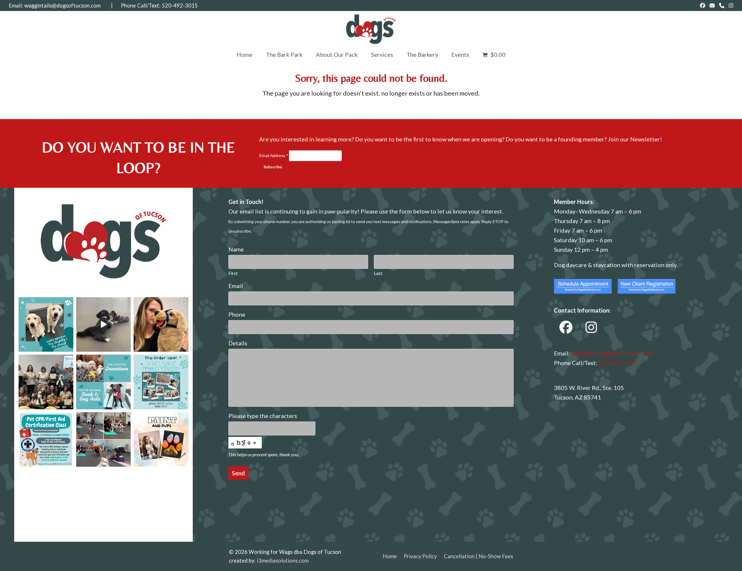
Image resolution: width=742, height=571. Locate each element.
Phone (236, 314)
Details (237, 343)
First (233, 273)
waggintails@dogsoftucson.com (62, 5)
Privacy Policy (420, 556)
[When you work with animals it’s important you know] (161, 324)
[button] (494, 54)
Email (237, 285)
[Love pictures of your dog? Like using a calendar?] (161, 382)
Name (236, 249)
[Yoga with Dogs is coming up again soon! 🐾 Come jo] (103, 439)
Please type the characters (264, 415)
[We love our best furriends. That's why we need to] (46, 439)
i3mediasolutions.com (283, 560)
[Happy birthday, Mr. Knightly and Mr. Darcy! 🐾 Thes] (46, 324)
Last (378, 273)
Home (390, 556)
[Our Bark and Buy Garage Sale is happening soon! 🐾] (103, 382)
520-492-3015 (180, 5)
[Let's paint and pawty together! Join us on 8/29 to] (161, 439)
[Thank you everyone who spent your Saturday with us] (46, 382)
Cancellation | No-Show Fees (478, 556)
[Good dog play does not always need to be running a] (103, 324)
